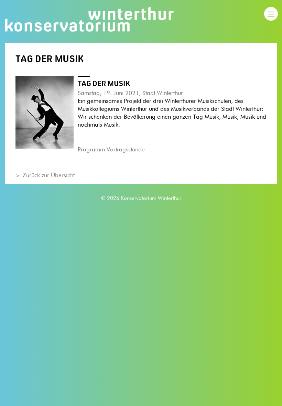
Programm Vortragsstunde (111, 150)
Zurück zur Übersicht (49, 176)
